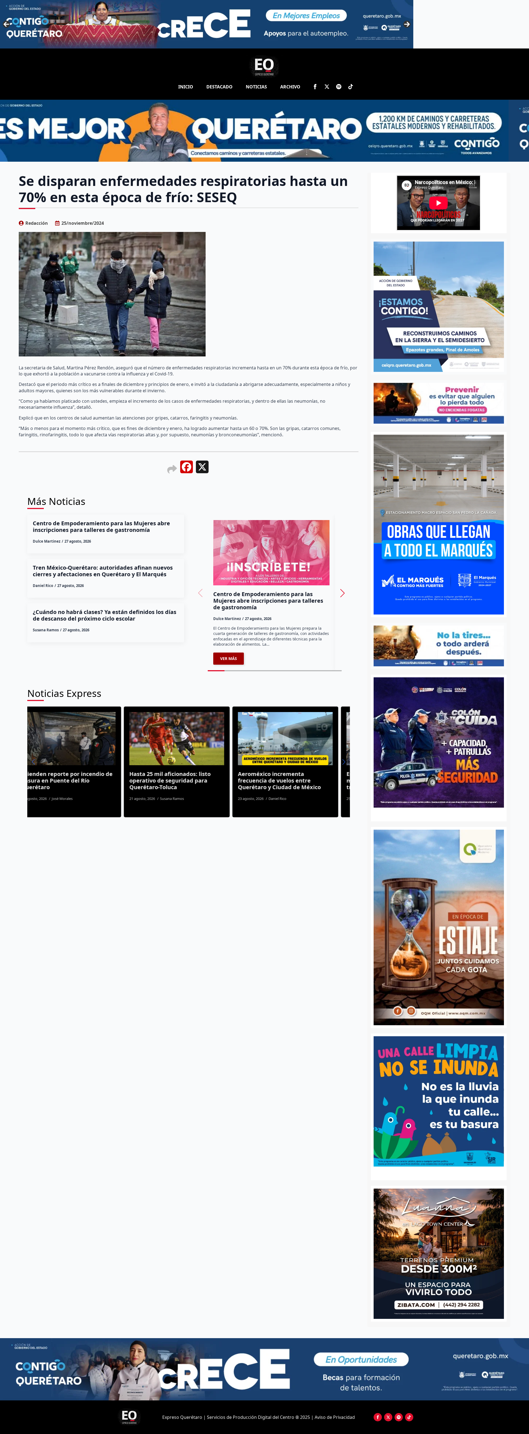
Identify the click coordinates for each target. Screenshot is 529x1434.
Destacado (219, 87)
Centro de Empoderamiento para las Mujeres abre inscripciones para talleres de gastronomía (101, 526)
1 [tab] (435, 1172)
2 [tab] (441, 1172)
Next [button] (407, 24)
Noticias (256, 87)
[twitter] (327, 86)
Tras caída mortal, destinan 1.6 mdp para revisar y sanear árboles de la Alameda (299, 781)
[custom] (339, 86)
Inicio (185, 87)
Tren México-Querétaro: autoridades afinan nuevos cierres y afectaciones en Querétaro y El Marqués (103, 571)
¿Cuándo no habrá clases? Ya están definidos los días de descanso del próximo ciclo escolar (104, 615)
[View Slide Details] (439, 1101)
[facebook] (315, 86)
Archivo (290, 87)
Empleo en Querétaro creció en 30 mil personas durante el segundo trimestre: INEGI (190, 781)
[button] (342, 593)
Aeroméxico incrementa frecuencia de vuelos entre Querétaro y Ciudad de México (77, 781)
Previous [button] (6, 24)
